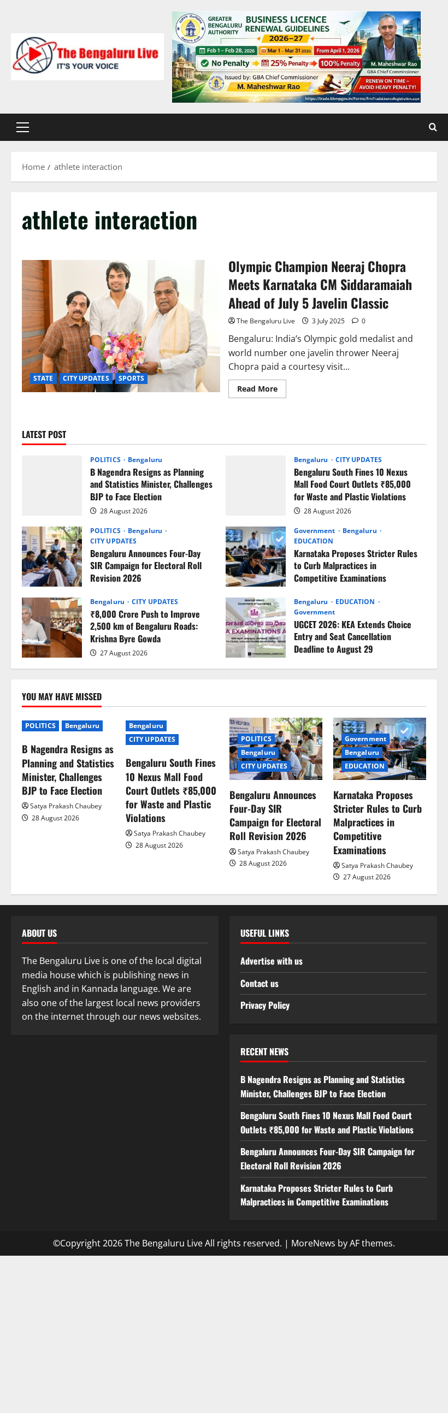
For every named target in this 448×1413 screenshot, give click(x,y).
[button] (22, 127)
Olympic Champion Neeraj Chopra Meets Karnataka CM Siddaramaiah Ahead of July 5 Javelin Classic (121, 326)
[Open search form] (433, 127)
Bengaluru (145, 460)
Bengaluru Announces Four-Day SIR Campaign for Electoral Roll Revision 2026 (52, 557)
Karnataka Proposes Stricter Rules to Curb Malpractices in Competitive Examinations (256, 557)
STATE (43, 378)
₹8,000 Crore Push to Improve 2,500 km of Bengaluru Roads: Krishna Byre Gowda (52, 628)
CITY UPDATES (86, 378)
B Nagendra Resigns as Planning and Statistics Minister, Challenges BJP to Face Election (52, 486)
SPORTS (132, 378)
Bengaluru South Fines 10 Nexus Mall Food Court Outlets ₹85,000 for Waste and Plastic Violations (256, 486)
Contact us (259, 983)
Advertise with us (271, 960)
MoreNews (313, 1243)
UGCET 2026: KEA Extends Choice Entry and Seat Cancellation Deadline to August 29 (256, 628)
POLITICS (106, 460)
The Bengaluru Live (266, 321)
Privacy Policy (265, 1005)
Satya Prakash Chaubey (66, 806)
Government (315, 531)
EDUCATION (314, 541)
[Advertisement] (224, 1332)
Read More (261, 390)
